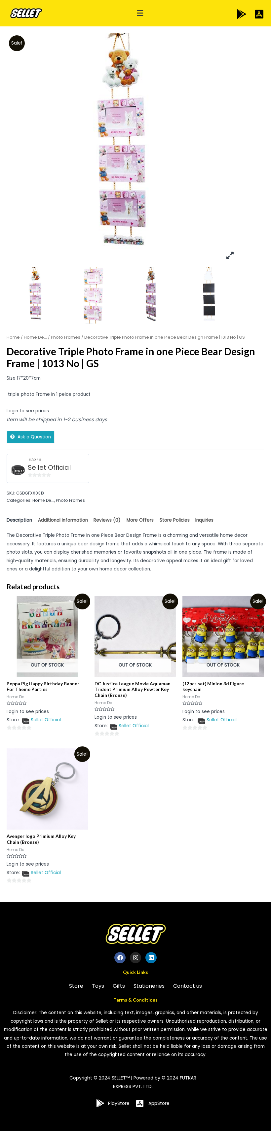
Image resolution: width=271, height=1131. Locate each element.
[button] (140, 13)
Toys (98, 986)
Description (19, 520)
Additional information (63, 520)
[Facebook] (120, 957)
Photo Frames (65, 337)
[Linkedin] (151, 957)
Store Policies (175, 520)
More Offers (140, 520)
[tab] (19, 520)
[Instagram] (135, 957)
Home (13, 337)
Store (76, 986)
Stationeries (149, 986)
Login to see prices (28, 411)
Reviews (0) (107, 520)
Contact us (187, 986)
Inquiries (204, 520)
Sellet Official (49, 467)
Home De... (35, 337)
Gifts (119, 986)
